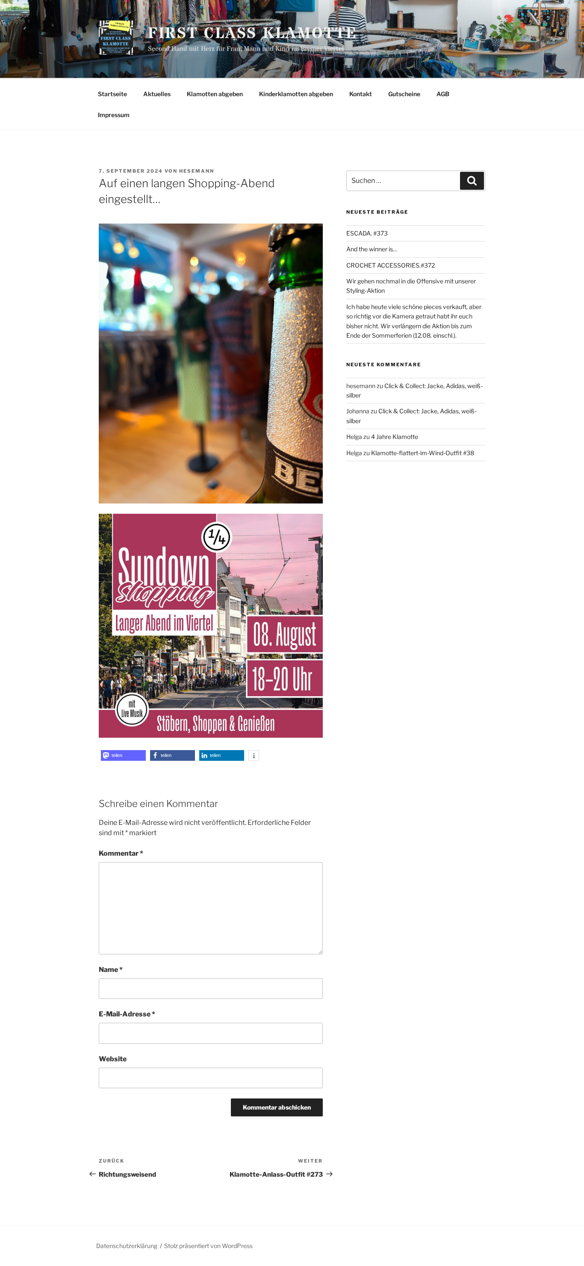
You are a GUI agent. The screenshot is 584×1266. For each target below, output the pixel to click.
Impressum (114, 114)
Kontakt (360, 93)
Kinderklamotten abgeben (296, 93)
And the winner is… (371, 249)
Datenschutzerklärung (126, 1245)
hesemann (196, 171)
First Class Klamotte (253, 33)
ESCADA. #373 (367, 233)
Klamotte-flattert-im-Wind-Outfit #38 (422, 452)
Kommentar (121, 853)
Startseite (112, 93)
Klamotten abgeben (215, 93)
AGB (443, 93)
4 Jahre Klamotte (394, 436)
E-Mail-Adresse (127, 1014)
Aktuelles (157, 93)
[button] (123, 755)
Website (113, 1059)
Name (111, 970)
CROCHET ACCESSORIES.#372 (390, 265)
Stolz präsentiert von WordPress (208, 1245)
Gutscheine (404, 93)
